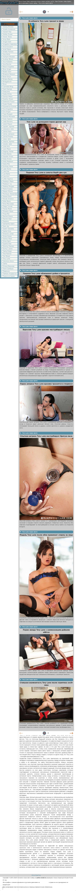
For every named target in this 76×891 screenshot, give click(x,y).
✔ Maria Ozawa (6, 189)
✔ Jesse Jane (6, 139)
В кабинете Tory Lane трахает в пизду (46, 21)
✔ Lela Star (5, 171)
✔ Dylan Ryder (6, 104)
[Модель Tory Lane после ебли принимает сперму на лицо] (46, 577)
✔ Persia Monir (6, 209)
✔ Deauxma (5, 91)
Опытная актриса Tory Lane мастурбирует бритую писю (46, 436)
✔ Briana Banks (7, 79)
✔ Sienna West (6, 239)
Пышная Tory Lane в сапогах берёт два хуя (46, 172)
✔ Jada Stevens (7, 121)
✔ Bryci (4, 84)
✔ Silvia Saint (6, 241)
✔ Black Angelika (7, 67)
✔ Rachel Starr (6, 219)
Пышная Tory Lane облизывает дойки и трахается (46, 273)
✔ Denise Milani (7, 96)
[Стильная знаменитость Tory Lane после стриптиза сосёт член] (46, 705)
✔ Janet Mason (6, 124)
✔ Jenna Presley (7, 136)
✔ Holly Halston (7, 119)
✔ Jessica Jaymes (7, 141)
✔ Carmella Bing (7, 86)
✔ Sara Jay (5, 226)
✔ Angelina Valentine (9, 44)
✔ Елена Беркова (7, 266)
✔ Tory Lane (5, 259)
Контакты (36, 875)
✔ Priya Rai (5, 214)
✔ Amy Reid (5, 39)
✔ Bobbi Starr (6, 71)
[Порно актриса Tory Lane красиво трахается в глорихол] (46, 403)
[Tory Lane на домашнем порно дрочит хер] (46, 139)
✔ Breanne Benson (8, 74)
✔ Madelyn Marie (7, 181)
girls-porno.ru (44, 882)
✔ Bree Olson (6, 76)
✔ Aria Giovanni (7, 47)
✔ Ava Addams (6, 62)
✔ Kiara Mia (5, 164)
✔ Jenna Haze (6, 131)
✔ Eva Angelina (7, 109)
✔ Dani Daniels (6, 89)
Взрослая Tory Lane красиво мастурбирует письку (46, 330)
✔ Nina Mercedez (7, 204)
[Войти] (9, 11)
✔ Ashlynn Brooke (8, 57)
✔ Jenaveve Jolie (7, 129)
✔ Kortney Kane (7, 166)
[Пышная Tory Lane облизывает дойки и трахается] (46, 293)
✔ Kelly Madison (7, 161)
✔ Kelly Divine (6, 159)
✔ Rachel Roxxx (7, 216)
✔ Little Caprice (7, 179)
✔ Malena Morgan (7, 186)
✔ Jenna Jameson (7, 134)
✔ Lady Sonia (6, 169)
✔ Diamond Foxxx (8, 101)
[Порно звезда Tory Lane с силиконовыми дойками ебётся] (46, 652)
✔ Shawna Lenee (7, 234)
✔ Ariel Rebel (6, 49)
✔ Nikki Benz (6, 201)
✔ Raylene (5, 221)
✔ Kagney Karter (7, 151)
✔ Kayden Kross (7, 156)
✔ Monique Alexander (9, 194)
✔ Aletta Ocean (7, 34)
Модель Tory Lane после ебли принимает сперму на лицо (46, 535)
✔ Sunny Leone (6, 249)
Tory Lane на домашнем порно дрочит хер (46, 122)
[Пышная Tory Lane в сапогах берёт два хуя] (46, 214)
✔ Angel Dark (6, 42)
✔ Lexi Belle (5, 174)
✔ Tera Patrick (6, 254)
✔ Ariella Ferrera (7, 52)
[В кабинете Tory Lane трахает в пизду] (46, 63)
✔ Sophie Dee (6, 244)
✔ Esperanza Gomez (8, 106)
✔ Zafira (4, 263)
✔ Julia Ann (5, 146)
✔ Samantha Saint (7, 224)
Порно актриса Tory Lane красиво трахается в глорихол (46, 384)
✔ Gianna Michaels (8, 116)
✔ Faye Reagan (7, 114)
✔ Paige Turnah (7, 206)
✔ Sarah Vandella (7, 229)
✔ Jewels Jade (6, 144)
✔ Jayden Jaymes (7, 126)
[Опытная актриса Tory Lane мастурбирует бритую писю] (46, 479)
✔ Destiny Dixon (7, 99)
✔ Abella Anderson (8, 29)
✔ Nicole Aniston (7, 199)
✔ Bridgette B (6, 81)
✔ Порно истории (8, 276)
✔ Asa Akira (5, 54)
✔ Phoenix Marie (7, 211)
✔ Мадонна (5, 271)
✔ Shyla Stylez (6, 236)
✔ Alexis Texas (6, 37)
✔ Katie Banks (6, 154)
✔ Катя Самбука (7, 268)
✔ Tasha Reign (6, 251)
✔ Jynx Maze (6, 149)
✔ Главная (9, 24)
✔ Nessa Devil (6, 196)
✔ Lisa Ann (5, 176)
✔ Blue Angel (6, 69)
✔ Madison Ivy (6, 184)
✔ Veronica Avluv (7, 261)
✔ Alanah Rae (6, 32)
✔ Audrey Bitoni (7, 59)
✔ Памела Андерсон (9, 273)
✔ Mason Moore (7, 191)
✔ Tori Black (5, 256)
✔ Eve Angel (5, 111)
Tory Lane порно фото (29, 18)
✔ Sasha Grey (6, 231)
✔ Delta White (6, 94)
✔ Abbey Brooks (7, 27)
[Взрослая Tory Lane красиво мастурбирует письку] (46, 349)
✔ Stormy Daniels (7, 246)
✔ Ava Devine (6, 64)
